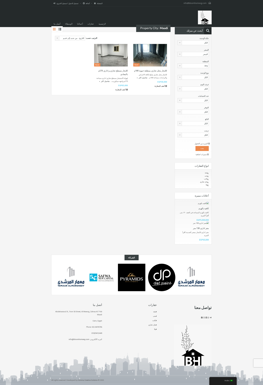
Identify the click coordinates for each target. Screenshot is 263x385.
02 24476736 (97, 327)
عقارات (91, 24)
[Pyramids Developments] (131, 277)
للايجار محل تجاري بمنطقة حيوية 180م (150, 71)
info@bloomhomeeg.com (195, 3)
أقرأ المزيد (205, 216)
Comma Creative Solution (88, 380)
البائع (207, 119)
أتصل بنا (57, 24)
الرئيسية (102, 24)
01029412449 (97, 333)
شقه (206, 173)
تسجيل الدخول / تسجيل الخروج (67, 3)
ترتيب (206, 131)
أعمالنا (80, 24)
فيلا (207, 185)
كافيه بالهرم (204, 208)
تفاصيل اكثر (142, 77)
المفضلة (99, 3)
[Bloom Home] (205, 19)
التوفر (206, 107)
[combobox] (70, 38)
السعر (206, 50)
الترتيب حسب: (91, 38)
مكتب (206, 179)
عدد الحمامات (203, 96)
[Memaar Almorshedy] (191, 277)
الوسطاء (68, 24)
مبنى (206, 176)
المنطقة (205, 61)
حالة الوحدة (204, 38)
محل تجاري (204, 182)
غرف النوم (204, 84)
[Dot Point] (161, 277)
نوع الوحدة (205, 73)
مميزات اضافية (201, 154)
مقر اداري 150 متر (201, 228)
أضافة (88, 3)
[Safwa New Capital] (101, 277)
